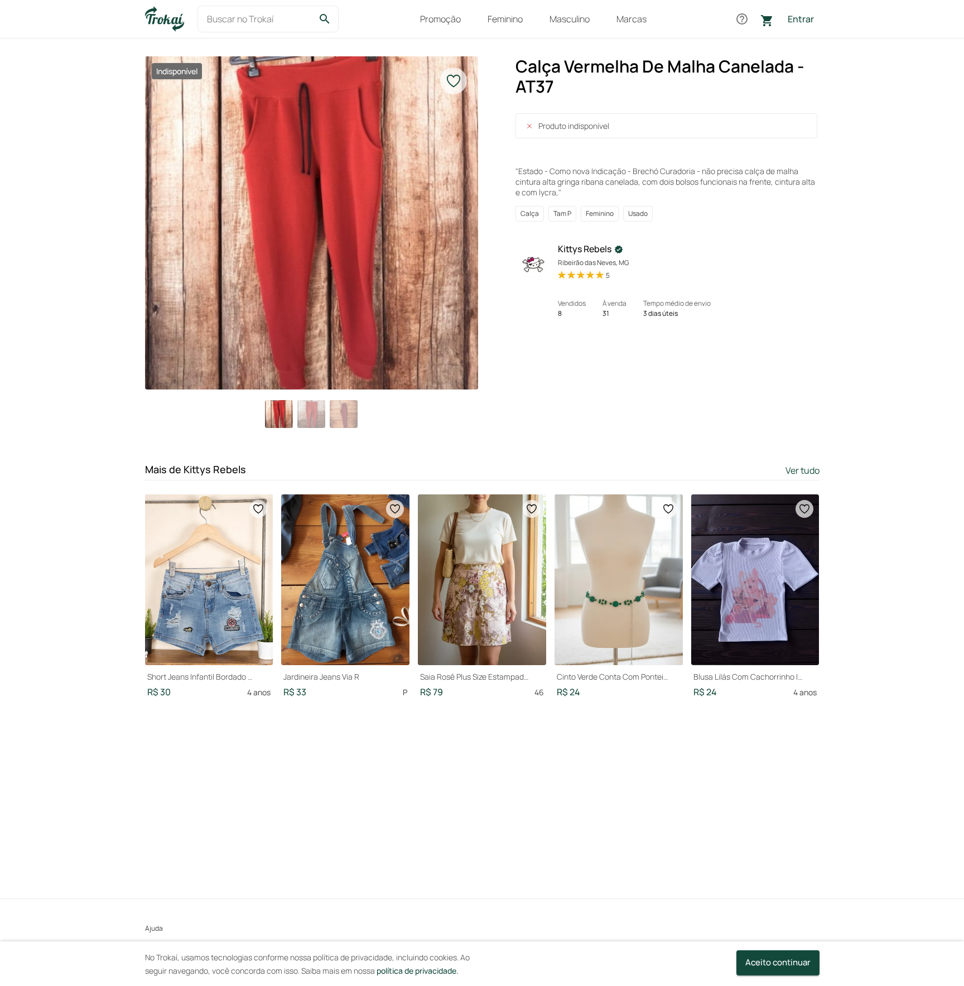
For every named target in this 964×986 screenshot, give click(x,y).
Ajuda (154, 928)
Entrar (801, 19)
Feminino (505, 19)
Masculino (570, 19)
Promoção (440, 19)
